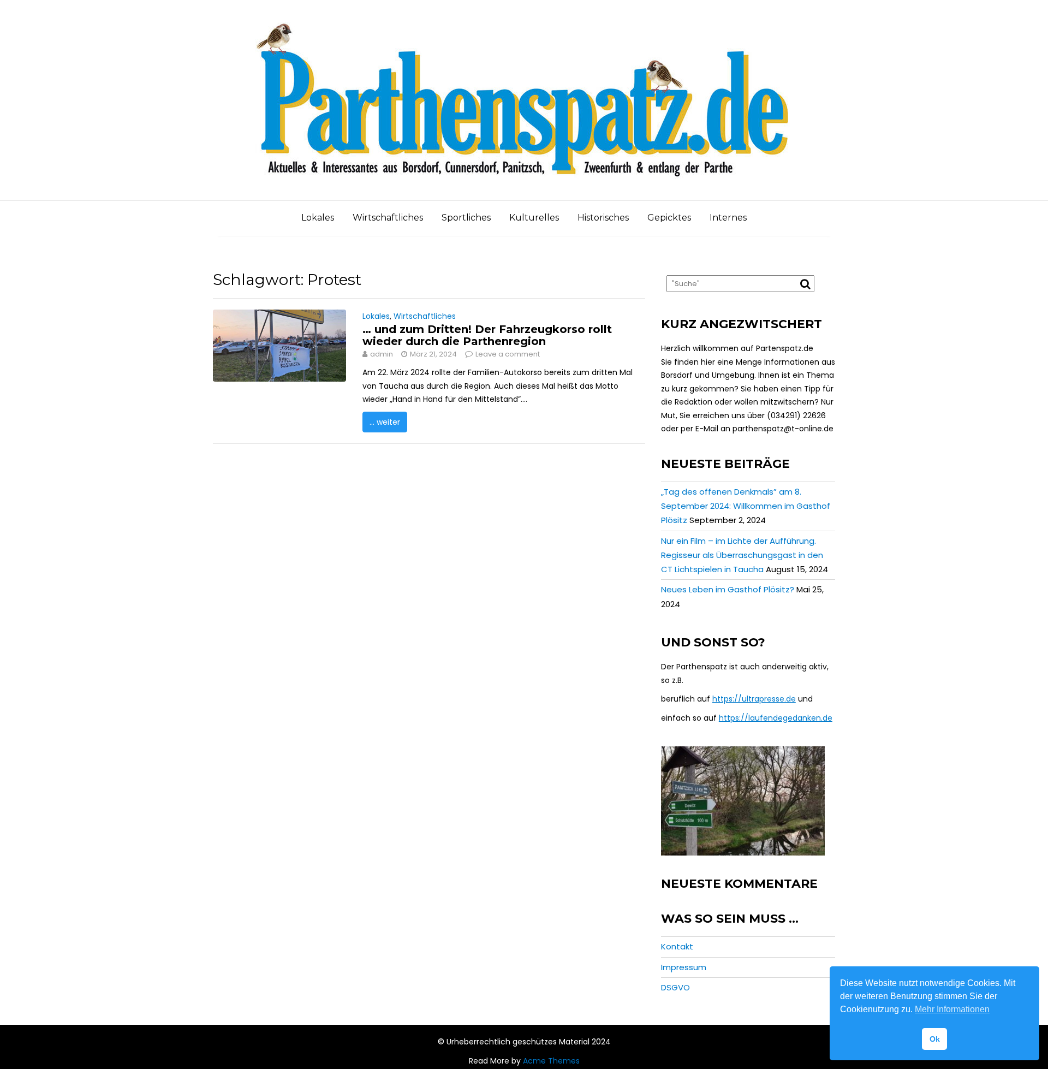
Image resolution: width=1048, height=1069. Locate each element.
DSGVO (675, 987)
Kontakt (677, 946)
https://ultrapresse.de (754, 698)
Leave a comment (507, 354)
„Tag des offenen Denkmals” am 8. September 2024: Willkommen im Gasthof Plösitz (745, 506)
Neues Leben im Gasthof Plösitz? (727, 589)
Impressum (683, 967)
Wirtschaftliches (388, 217)
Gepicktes (669, 217)
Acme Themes (551, 1060)
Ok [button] (935, 1039)
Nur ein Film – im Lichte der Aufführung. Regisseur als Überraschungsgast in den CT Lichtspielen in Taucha (742, 555)
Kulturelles (534, 217)
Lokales (317, 217)
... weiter (385, 422)
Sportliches (466, 217)
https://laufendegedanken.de (775, 717)
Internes (728, 217)
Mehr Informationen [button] (952, 1009)
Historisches (603, 217)
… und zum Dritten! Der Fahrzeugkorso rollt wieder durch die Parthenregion (487, 335)
